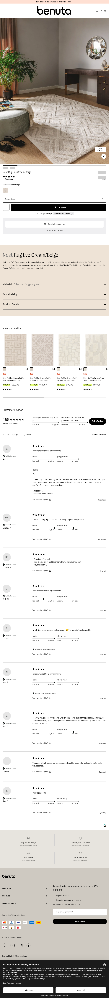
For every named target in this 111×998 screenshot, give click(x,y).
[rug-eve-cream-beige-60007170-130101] (31, 369)
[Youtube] (12, 945)
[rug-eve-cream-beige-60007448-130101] (85, 369)
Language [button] (14, 434)
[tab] (99, 435)
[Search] (97, 10)
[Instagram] (20, 945)
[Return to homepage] (54, 10)
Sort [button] (5, 434)
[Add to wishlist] (6, 207)
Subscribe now (80, 921)
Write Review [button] (97, 421)
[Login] (100, 10)
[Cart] (105, 10)
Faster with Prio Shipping (62, 214)
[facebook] (28, 945)
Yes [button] (50, 500)
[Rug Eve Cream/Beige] (5, 190)
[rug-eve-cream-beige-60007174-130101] (4, 369)
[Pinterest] (4, 945)
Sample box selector (56, 224)
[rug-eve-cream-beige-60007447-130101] (58, 369)
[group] (17, 419)
